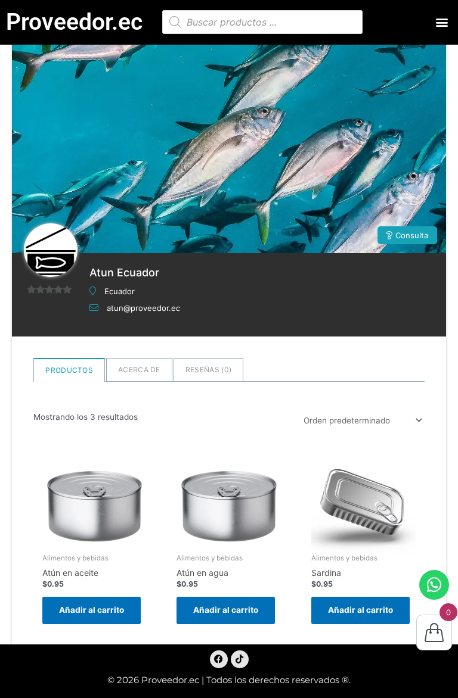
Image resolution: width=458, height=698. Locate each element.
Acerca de (139, 369)
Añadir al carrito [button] (91, 610)
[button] (442, 22)
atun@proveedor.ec (143, 308)
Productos (69, 370)
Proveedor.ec (74, 22)
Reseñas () (208, 369)
